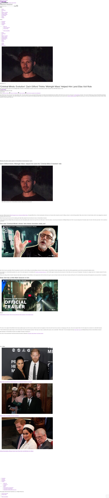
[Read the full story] (27, 379)
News (3, 9)
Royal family (4, 15)
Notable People (4, 14)
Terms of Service (6, 27)
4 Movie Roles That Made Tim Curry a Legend (9, 415)
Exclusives (3, 10)
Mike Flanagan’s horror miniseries (19, 215)
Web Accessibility (6, 30)
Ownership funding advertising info (9, 489)
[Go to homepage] (4, 476)
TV (2, 11)
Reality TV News (5, 12)
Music (3, 16)
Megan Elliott (3, 89)
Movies (3, 17)
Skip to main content (4, 0)
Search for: (2, 6)
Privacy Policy (5, 28)
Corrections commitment (8, 488)
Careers (4, 485)
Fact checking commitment (8, 487)
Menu (1, 7)
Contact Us (5, 484)
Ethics (4, 486)
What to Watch (4, 13)
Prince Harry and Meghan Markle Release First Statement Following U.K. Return (16, 381)
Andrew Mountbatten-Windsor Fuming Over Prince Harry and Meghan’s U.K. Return (16, 451)
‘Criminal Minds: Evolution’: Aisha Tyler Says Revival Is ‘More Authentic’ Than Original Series (16, 314)
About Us (5, 26)
